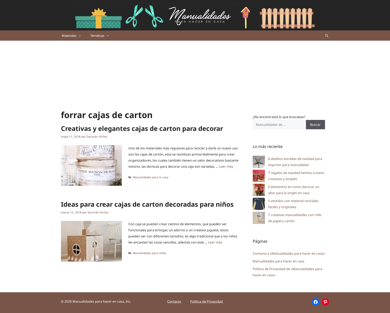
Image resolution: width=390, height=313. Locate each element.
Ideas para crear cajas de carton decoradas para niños (147, 204)
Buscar (315, 124)
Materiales (69, 36)
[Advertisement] (195, 71)
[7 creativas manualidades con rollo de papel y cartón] (259, 219)
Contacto (174, 301)
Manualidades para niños (149, 253)
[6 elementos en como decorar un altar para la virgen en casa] (259, 191)
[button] (327, 35)
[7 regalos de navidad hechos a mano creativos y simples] (259, 177)
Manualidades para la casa (150, 177)
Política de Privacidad (206, 301)
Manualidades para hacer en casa (278, 261)
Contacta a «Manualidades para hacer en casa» (289, 253)
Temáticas (97, 36)
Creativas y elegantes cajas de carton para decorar (142, 128)
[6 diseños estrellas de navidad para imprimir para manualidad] (259, 163)
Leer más (226, 166)
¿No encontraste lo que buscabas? (279, 117)
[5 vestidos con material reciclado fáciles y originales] (259, 205)
